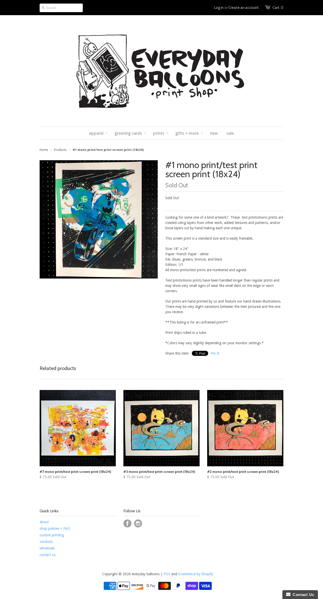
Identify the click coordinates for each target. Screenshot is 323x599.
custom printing (52, 535)
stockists (46, 542)
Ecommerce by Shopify (195, 574)
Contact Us (302, 594)
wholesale (47, 548)
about (44, 522)
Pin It (215, 353)
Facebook (127, 523)
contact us (48, 555)
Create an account (243, 7)
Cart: (278, 7)
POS (167, 574)
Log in (219, 7)
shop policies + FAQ (55, 528)
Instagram (138, 523)
